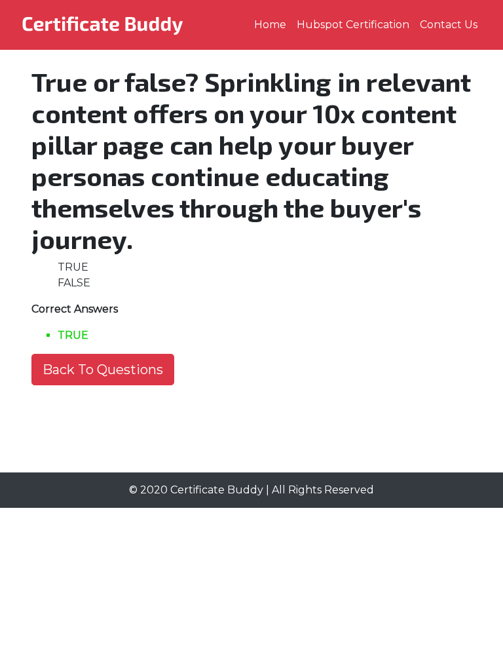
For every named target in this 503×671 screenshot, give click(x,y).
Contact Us (448, 24)
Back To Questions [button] (103, 369)
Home (270, 24)
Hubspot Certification (353, 24)
